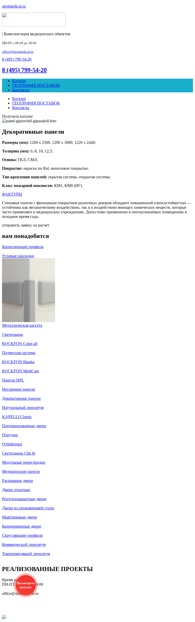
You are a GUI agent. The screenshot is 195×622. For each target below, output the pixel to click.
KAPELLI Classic (17, 416)
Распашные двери (17, 480)
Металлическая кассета (22, 325)
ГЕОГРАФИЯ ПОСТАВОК (36, 85)
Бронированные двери (21, 526)
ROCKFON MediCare (20, 371)
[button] (16, 59)
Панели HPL (13, 380)
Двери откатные (16, 490)
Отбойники (12, 444)
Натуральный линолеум (23, 407)
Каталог (19, 81)
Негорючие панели (18, 389)
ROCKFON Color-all (19, 343)
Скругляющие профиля (22, 535)
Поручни (10, 435)
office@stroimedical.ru (18, 52)
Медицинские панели (21, 471)
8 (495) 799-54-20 (24, 70)
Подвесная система (18, 353)
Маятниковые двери (19, 517)
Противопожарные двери (24, 426)
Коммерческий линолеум (24, 544)
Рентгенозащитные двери (24, 499)
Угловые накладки (18, 256)
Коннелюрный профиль (22, 247)
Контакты (20, 90)
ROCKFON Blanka (18, 362)
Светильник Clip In (18, 453)
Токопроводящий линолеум (26, 553)
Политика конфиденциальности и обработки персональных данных (98, 605)
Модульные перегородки (23, 462)
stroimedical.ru (14, 6)
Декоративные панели (21, 398)
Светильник (12, 334)
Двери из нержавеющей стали (28, 508)
